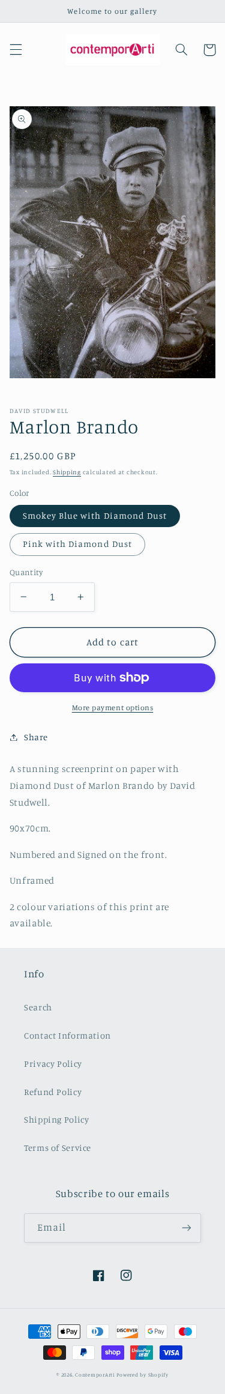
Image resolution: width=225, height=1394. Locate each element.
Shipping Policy (56, 1119)
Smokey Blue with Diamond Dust (95, 515)
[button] (15, 50)
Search (38, 1007)
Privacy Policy (53, 1063)
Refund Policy (53, 1092)
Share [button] (36, 737)
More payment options (113, 707)
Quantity (26, 572)
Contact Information (67, 1035)
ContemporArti (95, 1374)
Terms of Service (57, 1147)
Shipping (67, 471)
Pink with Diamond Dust (77, 544)
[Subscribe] (186, 1228)
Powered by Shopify (142, 1374)
